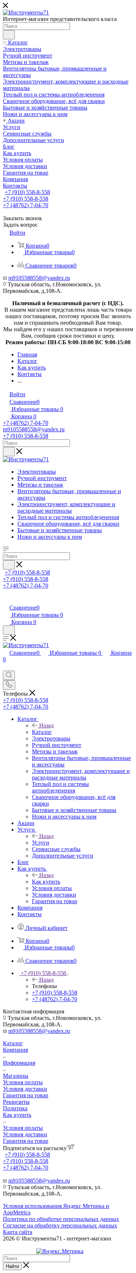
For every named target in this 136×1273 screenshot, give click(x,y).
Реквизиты (16, 1102)
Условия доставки (25, 1089)
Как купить (46, 882)
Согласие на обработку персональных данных (60, 1225)
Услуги (40, 843)
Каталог (42, 732)
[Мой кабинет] (6, 600)
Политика (15, 1108)
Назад (46, 725)
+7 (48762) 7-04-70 (25, 205)
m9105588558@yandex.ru (39, 278)
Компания (15, 1050)
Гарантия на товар (25, 1095)
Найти (12, 1266)
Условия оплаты (23, 1082)
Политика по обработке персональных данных (61, 1219)
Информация (19, 1063)
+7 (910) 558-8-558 (27, 192)
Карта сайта (17, 1232)
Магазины (15, 1076)
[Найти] (9, 34)
